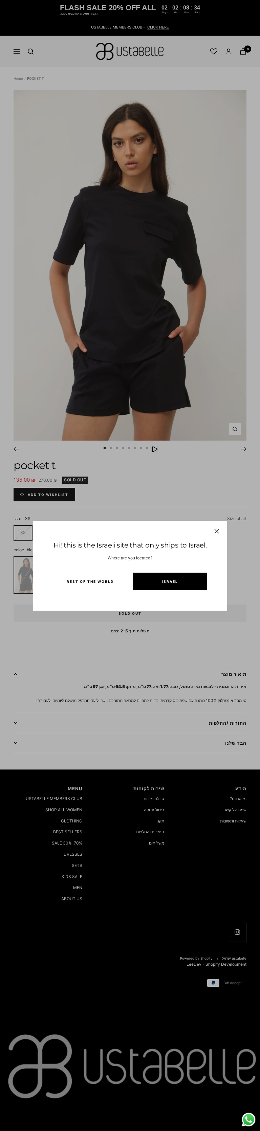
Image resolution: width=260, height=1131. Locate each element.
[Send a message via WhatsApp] (249, 1120)
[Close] (216, 531)
